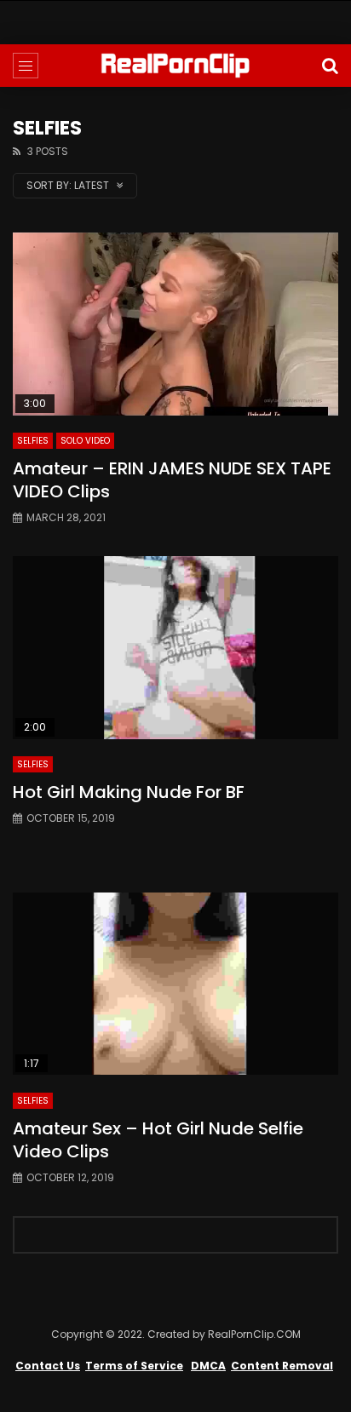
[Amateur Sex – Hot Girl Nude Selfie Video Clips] (175, 984)
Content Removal (282, 1365)
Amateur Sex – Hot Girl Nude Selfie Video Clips (158, 1139)
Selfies (33, 440)
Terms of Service (134, 1365)
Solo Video (85, 440)
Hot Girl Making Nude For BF (129, 792)
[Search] (329, 65)
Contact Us (47, 1365)
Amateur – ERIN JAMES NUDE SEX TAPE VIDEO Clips (172, 479)
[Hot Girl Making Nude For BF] (175, 647)
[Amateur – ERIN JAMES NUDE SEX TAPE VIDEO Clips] (175, 324)
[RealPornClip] (175, 65)
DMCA (208, 1365)
